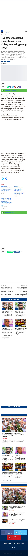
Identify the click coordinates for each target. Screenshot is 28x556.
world (8, 61)
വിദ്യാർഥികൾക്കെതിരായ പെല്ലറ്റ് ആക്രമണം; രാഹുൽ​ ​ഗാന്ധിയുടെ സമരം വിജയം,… (16, 521)
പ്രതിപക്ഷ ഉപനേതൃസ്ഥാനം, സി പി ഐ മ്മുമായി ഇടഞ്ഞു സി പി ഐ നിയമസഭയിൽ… (17, 514)
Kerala (16, 470)
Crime (4, 309)
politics (14, 547)
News (5, 61)
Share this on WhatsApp (10, 90)
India (16, 309)
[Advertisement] (14, 15)
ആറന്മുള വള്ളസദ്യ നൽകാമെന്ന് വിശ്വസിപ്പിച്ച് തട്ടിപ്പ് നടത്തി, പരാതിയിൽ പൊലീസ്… (13, 435)
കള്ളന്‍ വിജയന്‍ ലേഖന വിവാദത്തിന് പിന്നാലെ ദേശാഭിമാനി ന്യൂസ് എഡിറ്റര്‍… (17, 507)
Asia (2, 61)
